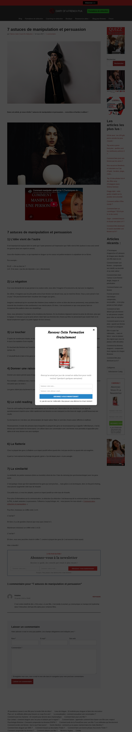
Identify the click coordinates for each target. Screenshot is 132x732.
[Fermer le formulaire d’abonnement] (94, 330)
